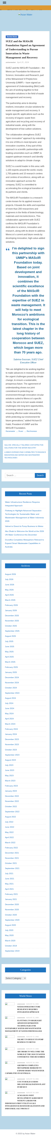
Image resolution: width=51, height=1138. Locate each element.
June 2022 (9, 827)
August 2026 (10, 574)
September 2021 (12, 868)
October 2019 (11, 946)
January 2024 (11, 734)
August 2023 (10, 760)
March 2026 (10, 600)
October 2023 (11, 750)
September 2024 (12, 693)
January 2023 (11, 791)
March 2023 (10, 781)
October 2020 (11, 915)
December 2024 (12, 677)
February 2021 (11, 894)
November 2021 (12, 858)
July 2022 (9, 822)
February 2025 (11, 667)
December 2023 (12, 739)
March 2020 (10, 941)
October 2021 (11, 863)
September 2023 (12, 755)
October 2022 (11, 806)
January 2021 (11, 899)
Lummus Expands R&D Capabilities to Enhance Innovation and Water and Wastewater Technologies (25, 455)
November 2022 (12, 801)
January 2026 (11, 610)
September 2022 (12, 812)
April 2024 (9, 719)
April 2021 (9, 889)
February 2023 (11, 786)
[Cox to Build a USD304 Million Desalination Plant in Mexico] (10, 1082)
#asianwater (10, 431)
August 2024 (10, 698)
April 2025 (9, 657)
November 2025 (12, 621)
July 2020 (9, 930)
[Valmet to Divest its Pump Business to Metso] (10, 1040)
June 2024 (9, 708)
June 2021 (9, 879)
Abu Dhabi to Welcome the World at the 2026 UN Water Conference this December (24, 533)
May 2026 (9, 590)
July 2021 (9, 873)
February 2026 (11, 605)
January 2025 (11, 672)
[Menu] (4, 2)
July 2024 (9, 703)
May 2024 (9, 713)
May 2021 (9, 884)
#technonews (32, 431)
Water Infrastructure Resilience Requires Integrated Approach (22, 504)
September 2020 (12, 920)
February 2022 (11, 848)
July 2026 (9, 579)
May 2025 (9, 652)
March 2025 (10, 662)
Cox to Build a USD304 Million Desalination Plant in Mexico (31, 1084)
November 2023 (12, 744)
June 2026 (9, 585)
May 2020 (9, 935)
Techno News (12, 37)
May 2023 (9, 775)
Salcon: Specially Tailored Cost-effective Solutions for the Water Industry (23, 446)
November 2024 (12, 682)
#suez (20, 431)
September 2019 (12, 951)
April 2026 (9, 595)
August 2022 (10, 817)
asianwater (11, 62)
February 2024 (11, 729)
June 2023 (9, 770)
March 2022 (10, 842)
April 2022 (9, 837)
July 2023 (9, 765)
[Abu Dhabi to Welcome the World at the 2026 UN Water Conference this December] (10, 1052)
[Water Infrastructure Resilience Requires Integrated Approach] (10, 1007)
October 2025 (11, 626)
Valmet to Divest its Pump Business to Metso (24, 526)
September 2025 (12, 631)
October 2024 (11, 688)
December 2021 (12, 853)
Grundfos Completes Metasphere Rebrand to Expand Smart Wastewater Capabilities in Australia (24, 543)
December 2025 (12, 615)
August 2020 (10, 925)
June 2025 (9, 646)
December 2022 (12, 796)
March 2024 (10, 724)
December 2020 (12, 904)
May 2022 (9, 832)
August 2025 (10, 636)
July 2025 (9, 641)
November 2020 (12, 909)
